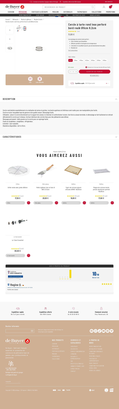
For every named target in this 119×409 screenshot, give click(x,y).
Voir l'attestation (15, 276)
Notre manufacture (25, 15)
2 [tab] (107, 83)
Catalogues (74, 346)
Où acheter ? (94, 75)
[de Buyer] (15, 7)
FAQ (67, 15)
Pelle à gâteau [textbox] (38, 203)
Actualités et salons (95, 349)
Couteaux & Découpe (58, 351)
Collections (56, 359)
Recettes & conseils (55, 15)
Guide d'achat (40, 15)
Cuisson (54, 344)
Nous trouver (93, 363)
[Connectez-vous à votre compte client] (104, 7)
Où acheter (74, 349)
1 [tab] (106, 83)
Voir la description (73, 50)
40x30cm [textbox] (65, 203)
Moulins (54, 354)
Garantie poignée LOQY (77, 366)
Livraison (73, 354)
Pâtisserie (55, 346)
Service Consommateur (78, 351)
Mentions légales (94, 356)
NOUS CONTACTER (108, 2)
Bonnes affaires (95, 15)
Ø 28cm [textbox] (8, 203)
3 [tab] (108, 83)
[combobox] (15, 202)
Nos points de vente (79, 15)
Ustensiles (55, 349)
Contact (73, 371)
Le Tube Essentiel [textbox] (10, 255)
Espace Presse (75, 369)
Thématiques (56, 356)
